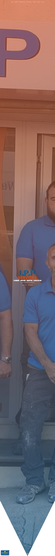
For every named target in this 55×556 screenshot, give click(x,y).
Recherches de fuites (22, 1)
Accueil (12, 1)
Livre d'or (38, 1)
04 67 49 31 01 (25, 285)
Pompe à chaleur (29, 1)
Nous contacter (30, 285)
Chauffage (34, 1)
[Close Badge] (8, 550)
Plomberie (16, 1)
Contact (43, 1)
